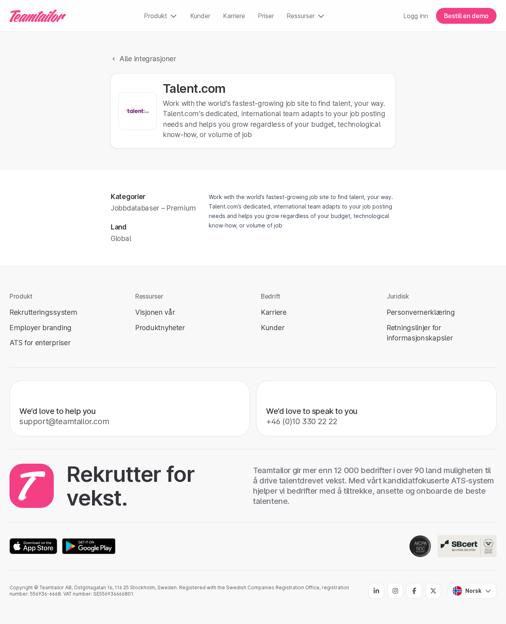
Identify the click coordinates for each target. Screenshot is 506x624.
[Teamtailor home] (37, 15)
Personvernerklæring (421, 312)
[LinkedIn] (376, 591)
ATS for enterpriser (39, 342)
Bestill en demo (466, 16)
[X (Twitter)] (433, 591)
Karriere (234, 16)
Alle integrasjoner (147, 59)
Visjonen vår (155, 312)
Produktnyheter (160, 327)
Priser (266, 16)
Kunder (200, 16)
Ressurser (301, 16)
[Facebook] (414, 591)
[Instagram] (395, 591)
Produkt (155, 16)
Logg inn (415, 16)
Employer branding (40, 327)
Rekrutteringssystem (43, 312)
